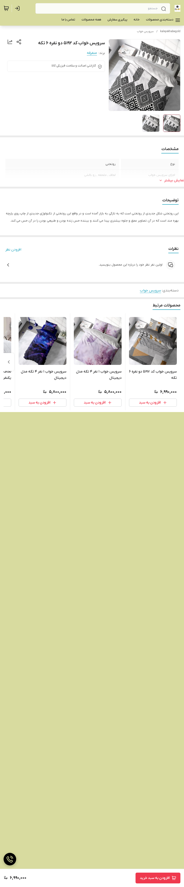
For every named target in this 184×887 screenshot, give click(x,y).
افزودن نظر (13, 249)
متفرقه (92, 53)
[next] (8, 362)
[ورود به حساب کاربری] (18, 8)
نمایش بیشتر (174, 180)
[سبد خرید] (6, 8)
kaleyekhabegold (170, 31)
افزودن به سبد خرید (155, 878)
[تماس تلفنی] (10, 859)
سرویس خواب (145, 31)
